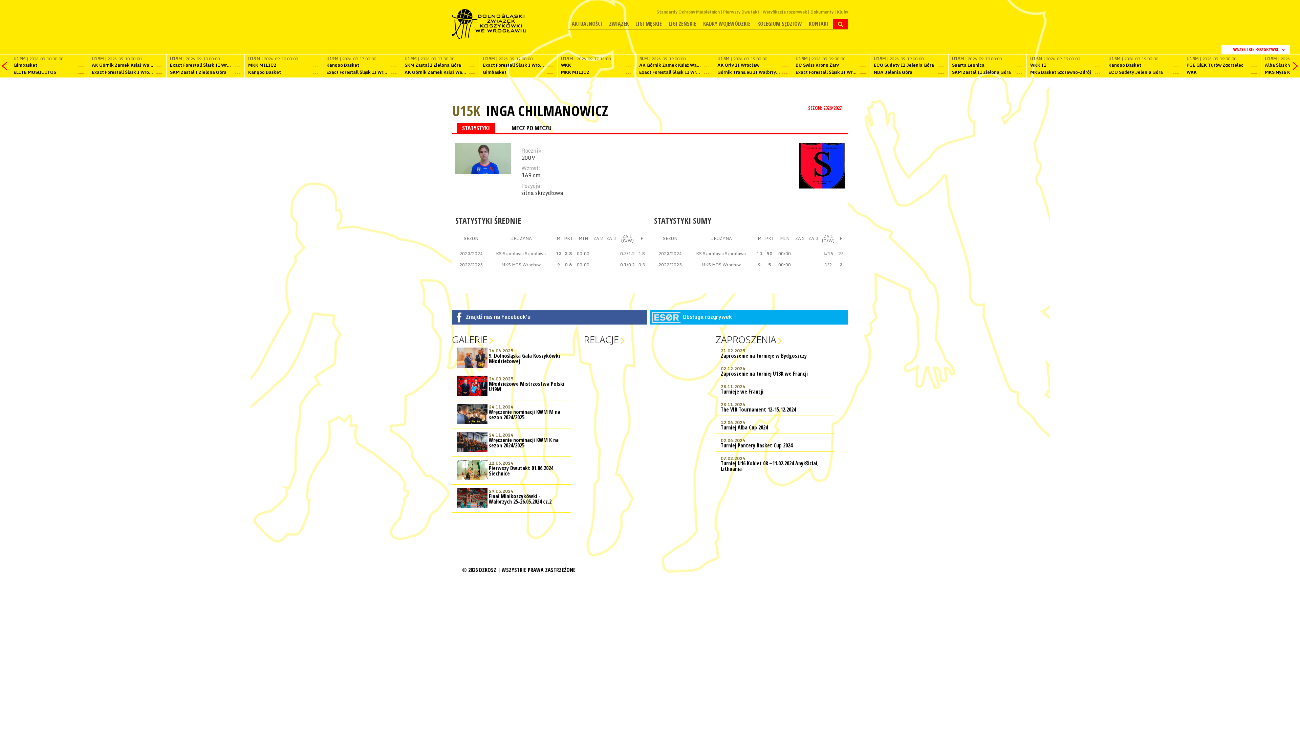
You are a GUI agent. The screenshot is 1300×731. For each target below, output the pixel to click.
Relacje (601, 339)
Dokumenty (821, 12)
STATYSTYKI (476, 128)
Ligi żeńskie (682, 23)
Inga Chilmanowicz (547, 110)
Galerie (470, 339)
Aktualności (587, 23)
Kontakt (819, 23)
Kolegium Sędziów (779, 23)
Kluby (842, 12)
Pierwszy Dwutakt (741, 12)
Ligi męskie (648, 23)
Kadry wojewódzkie (727, 23)
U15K (466, 110)
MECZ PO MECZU (531, 128)
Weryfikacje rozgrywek (785, 12)
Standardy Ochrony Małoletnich (688, 12)
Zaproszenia (746, 339)
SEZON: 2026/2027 (825, 108)
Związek (619, 23)
